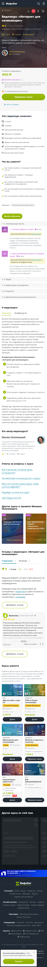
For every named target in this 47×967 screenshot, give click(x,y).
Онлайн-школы (15, 894)
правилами (21, 591)
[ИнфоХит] (11, 4)
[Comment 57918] (35, 615)
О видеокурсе (9, 561)
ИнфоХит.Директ (37, 905)
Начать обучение (12, 216)
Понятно (18, 961)
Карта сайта (36, 925)
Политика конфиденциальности (18, 925)
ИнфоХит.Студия (9, 905)
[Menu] (3, 3)
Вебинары (26, 894)
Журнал (35, 894)
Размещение (23, 902)
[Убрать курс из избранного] (33, 11)
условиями (20, 597)
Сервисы (40, 902)
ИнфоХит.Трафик (23, 905)
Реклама (33, 902)
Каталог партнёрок (23, 917)
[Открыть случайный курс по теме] (43, 11)
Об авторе (24, 561)
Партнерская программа (29, 914)
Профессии (31, 891)
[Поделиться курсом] (38, 11)
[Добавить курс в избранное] (20, 687)
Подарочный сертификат (23, 897)
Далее (12, 719)
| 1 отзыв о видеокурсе (15, 26)
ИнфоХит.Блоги (23, 908)
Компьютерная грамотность (23, 205)
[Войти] (43, 3)
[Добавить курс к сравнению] (29, 11)
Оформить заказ (23, 97)
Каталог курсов (20, 891)
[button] (24, 229)
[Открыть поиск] (38, 3)
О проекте (20, 922)
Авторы (40, 891)
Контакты (29, 922)
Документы (39, 922)
